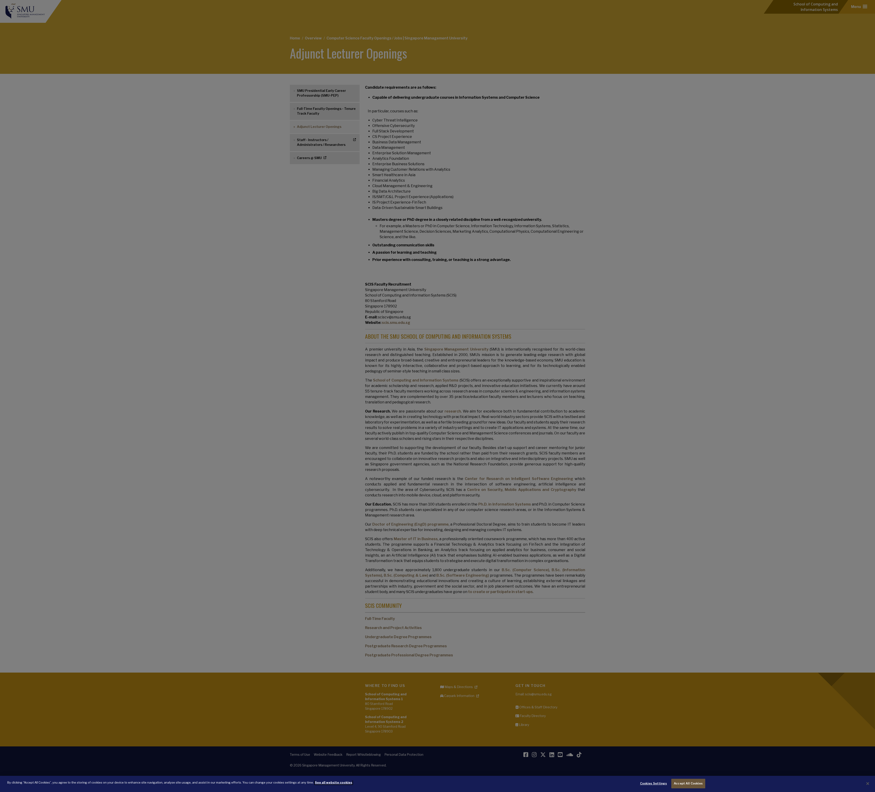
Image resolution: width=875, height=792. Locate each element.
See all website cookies (333, 782)
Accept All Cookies (688, 783)
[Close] (868, 784)
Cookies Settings (653, 783)
